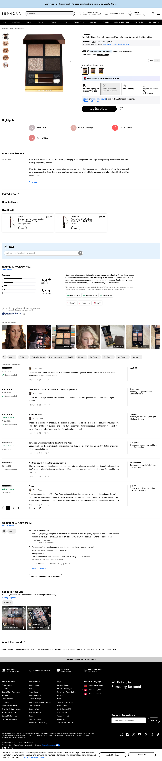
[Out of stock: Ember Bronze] (101, 71)
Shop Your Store (35, 719)
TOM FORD (86, 34)
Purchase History (35, 695)
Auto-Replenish (34, 705)
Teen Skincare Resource (65, 723)
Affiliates (5, 695)
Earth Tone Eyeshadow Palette (103, 649)
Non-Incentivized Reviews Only (60, 357)
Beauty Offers (34, 709)
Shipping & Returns (91, 101)
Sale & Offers (154, 22)
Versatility (126, 44)
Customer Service (63, 685)
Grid (151, 60)
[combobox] (50, 13)
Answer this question (40, 568)
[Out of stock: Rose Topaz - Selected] (85, 71)
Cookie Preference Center (33, 757)
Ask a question (101, 42)
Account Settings (35, 699)
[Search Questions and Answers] (4, 531)
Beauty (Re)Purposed (9, 716)
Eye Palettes (19, 28)
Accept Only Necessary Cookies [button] (112, 755)
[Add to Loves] (121, 108)
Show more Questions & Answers (45, 576)
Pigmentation (117, 44)
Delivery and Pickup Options (66, 692)
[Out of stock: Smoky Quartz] (93, 71)
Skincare (41, 22)
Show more (33, 182)
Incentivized (43, 346)
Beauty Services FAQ (64, 709)
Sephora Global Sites (9, 705)
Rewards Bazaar (35, 712)
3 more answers (38, 563)
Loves (31, 716)
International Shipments (65, 702)
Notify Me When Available (99, 109)
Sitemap (38, 745)
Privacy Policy (7, 745)
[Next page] (45, 508)
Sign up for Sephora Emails (123, 715)
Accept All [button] (142, 755)
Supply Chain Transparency (11, 692)
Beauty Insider (34, 685)
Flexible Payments (63, 716)
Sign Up (153, 720)
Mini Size (93, 22)
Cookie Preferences (49, 745)
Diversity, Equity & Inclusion (11, 709)
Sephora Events (7, 699)
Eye (11, 28)
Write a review (7, 269)
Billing (59, 699)
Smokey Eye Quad (62, 649)
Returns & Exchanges (64, 688)
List (157, 60)
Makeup (28, 22)
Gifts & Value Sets (121, 22)
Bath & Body (79, 22)
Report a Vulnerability (9, 719)
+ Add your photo (9, 597)
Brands (106, 22)
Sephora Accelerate (9, 712)
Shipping (60, 695)
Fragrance (55, 22)
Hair (66, 22)
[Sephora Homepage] (11, 13)
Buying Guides (62, 705)
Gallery (31, 688)
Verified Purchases (38, 357)
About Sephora (7, 685)
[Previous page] (3, 508)
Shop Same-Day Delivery (38, 723)
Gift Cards (139, 22)
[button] (20, 757)
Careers (5, 688)
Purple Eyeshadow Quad (24, 649)
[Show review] (14, 337)
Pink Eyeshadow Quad (44, 649)
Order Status (33, 692)
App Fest (16, 22)
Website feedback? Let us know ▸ (81, 659)
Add (22, 228)
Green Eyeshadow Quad (80, 649)
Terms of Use (18, 745)
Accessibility (61, 719)
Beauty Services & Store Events (40, 702)
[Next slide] (70, 63)
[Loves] (152, 13)
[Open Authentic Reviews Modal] (24, 314)
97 (40, 508)
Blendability (107, 44)
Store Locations (62, 712)
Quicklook (10, 228)
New (4, 22)
